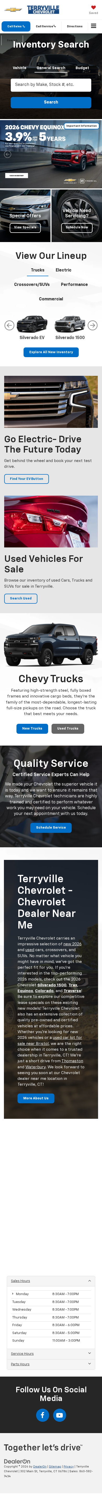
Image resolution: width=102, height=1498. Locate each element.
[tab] (20, 67)
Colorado (44, 991)
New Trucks (32, 728)
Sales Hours (20, 1281)
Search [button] (51, 102)
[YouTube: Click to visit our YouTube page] (59, 1415)
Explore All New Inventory (51, 352)
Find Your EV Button (26, 479)
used (29, 950)
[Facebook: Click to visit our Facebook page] (42, 1415)
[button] (16, 26)
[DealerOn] (17, 1461)
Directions (75, 26)
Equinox (25, 991)
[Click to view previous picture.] (7, 154)
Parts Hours (20, 1364)
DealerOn (40, 1466)
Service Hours (22, 1354)
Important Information (81, 126)
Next (92, 325)
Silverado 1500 (51, 985)
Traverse (72, 991)
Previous (9, 325)
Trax (73, 985)
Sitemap (55, 1466)
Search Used (21, 598)
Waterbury (35, 1067)
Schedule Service (51, 827)
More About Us (36, 1098)
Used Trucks (67, 728)
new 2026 (72, 944)
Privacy (69, 1466)
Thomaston (72, 1061)
